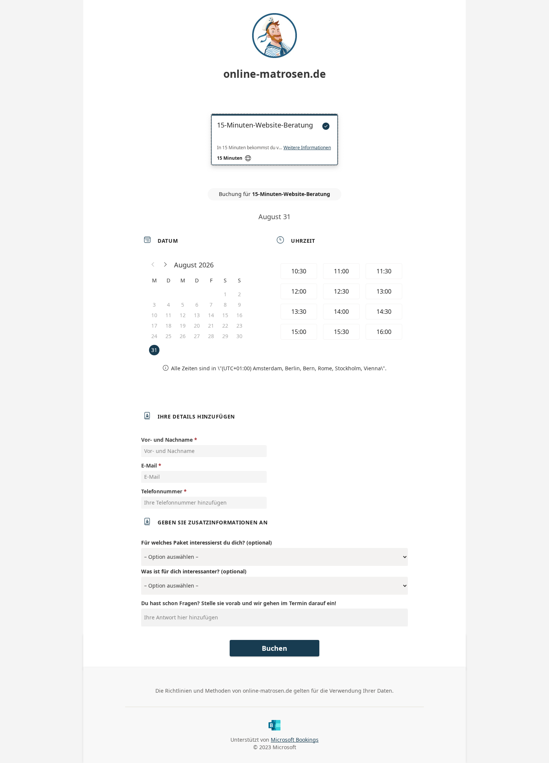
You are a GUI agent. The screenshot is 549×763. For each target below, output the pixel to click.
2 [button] (239, 294)
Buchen (274, 648)
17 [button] (154, 325)
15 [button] (225, 315)
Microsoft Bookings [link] (295, 739)
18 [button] (168, 325)
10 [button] (154, 315)
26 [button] (183, 336)
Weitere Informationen (307, 147)
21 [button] (211, 325)
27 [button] (197, 336)
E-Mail (149, 465)
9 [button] (239, 304)
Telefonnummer (161, 491)
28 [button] (211, 336)
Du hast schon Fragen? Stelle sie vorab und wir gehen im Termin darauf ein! (238, 603)
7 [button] (211, 304)
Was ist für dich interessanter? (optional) (193, 571)
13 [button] (197, 315)
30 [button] (239, 336)
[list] (274, 146)
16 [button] (239, 315)
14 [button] (211, 315)
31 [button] (154, 349)
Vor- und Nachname (167, 439)
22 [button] (225, 325)
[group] (340, 302)
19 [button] (183, 325)
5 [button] (182, 304)
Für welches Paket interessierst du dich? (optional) (206, 542)
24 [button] (154, 336)
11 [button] (168, 315)
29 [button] (225, 336)
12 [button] (183, 315)
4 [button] (168, 304)
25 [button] (168, 336)
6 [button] (196, 304)
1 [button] (225, 294)
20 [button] (197, 325)
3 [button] (154, 304)
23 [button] (239, 325)
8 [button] (225, 304)
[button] (153, 264)
